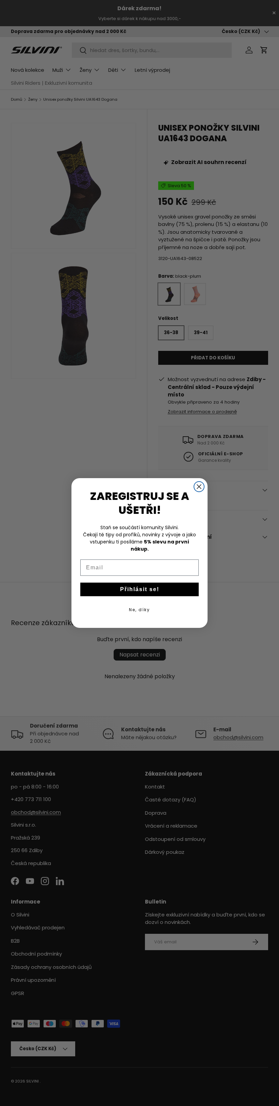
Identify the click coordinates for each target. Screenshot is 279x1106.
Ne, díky (139, 610)
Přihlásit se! (139, 589)
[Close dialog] (199, 487)
